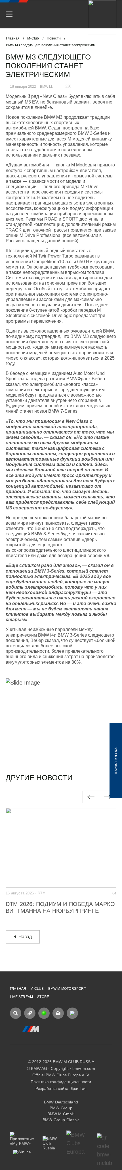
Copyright (60, 1068)
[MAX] (72, 1013)
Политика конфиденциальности (61, 1081)
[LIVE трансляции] (44, 1013)
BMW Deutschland (61, 1102)
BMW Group (61, 1108)
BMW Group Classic (61, 1120)
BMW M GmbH (61, 1114)
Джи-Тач (78, 1088)
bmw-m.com (83, 1068)
